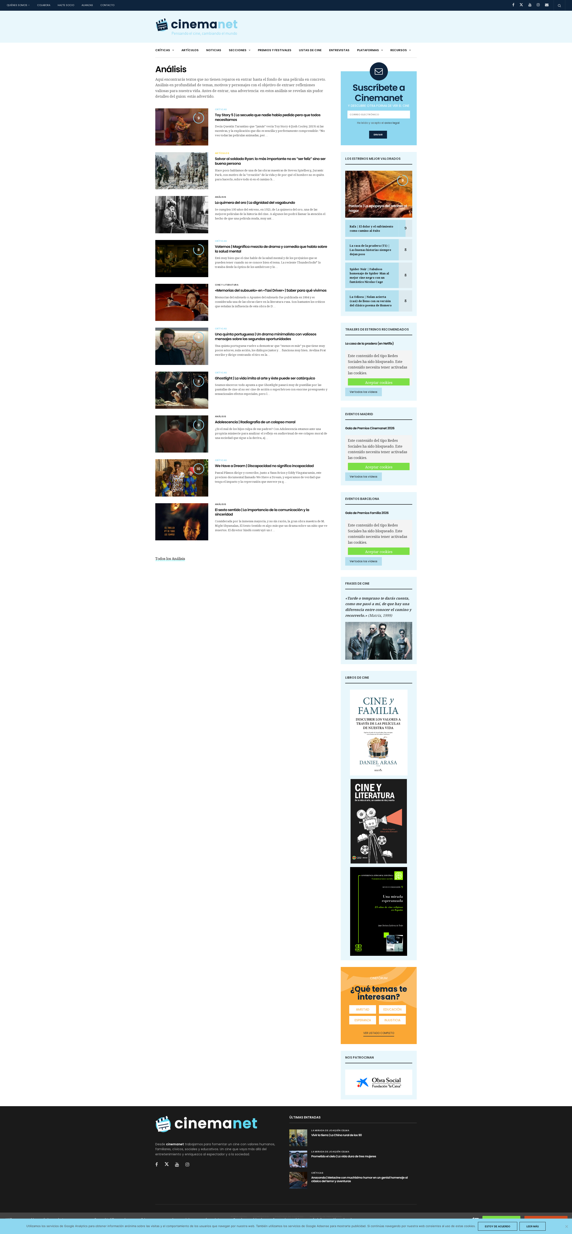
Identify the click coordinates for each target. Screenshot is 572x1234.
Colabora (43, 5)
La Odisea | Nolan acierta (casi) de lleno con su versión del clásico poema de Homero (371, 301)
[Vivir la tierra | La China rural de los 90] (298, 1137)
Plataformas (368, 50)
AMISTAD (362, 1009)
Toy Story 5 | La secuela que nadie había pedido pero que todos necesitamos (267, 117)
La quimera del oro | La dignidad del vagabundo (255, 202)
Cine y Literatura (227, 285)
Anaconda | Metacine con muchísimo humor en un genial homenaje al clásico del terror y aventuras (359, 1179)
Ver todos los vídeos (363, 392)
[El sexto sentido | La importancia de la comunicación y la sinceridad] (181, 521)
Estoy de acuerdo (497, 1226)
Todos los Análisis (170, 559)
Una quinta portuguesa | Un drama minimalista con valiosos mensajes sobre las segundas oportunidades (265, 336)
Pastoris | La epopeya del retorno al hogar (378, 208)
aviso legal (392, 123)
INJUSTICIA (392, 1020)
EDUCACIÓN (392, 1009)
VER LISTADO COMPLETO (378, 1033)
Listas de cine (310, 50)
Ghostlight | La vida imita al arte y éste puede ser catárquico (265, 378)
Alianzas (87, 5)
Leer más (532, 1226)
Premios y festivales (274, 50)
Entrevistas (339, 50)
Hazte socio (66, 5)
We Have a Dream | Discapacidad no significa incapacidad (264, 465)
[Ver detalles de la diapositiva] (378, 1082)
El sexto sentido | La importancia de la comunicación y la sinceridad (262, 512)
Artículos (190, 50)
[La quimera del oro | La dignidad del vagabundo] (181, 214)
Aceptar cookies (378, 383)
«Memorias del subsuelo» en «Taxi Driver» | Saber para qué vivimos (270, 290)
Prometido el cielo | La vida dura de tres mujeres (343, 1156)
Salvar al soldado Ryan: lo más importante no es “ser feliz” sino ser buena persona (270, 161)
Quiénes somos (17, 5)
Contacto (107, 5)
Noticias (213, 50)
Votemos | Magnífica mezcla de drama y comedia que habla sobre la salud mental (271, 249)
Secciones (237, 50)
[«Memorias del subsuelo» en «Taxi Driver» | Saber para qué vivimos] (181, 302)
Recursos (398, 50)
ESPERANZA (363, 1020)
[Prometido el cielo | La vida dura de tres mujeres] (298, 1159)
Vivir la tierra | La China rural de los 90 (336, 1135)
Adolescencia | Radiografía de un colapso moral (255, 422)
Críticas (162, 50)
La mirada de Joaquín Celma (330, 1130)
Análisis (220, 197)
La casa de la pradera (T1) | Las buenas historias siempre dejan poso (370, 250)
